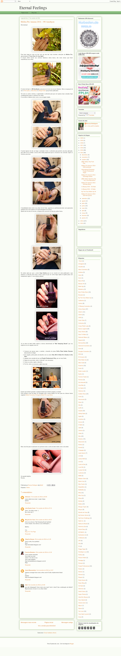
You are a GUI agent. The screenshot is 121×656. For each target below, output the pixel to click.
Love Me (80, 467)
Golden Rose (82, 393)
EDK (79, 354)
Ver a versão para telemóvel (47, 626)
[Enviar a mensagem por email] (48, 485)
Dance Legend (82, 328)
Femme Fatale (82, 377)
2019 (82, 140)
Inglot (79, 416)
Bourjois (80, 295)
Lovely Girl (81, 470)
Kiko (79, 436)
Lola (79, 461)
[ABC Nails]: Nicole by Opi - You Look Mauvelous (88, 179)
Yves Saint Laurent (83, 614)
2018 (82, 143)
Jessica (80, 430)
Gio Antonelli (81, 382)
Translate (91, 115)
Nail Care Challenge (84, 518)
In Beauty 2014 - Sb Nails (88, 186)
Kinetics (80, 439)
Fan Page (33, 531)
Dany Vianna (82, 331)
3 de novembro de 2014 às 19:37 (44, 570)
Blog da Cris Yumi (30, 519)
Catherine (81, 300)
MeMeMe (81, 490)
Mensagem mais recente (28, 622)
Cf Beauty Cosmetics (84, 306)
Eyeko (80, 374)
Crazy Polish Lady (83, 326)
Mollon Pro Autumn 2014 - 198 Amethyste (88, 166)
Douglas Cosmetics (83, 351)
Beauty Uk (81, 283)
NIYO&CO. (81, 532)
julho (83, 203)
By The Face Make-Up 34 (88, 191)
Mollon (28, 487)
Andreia (80, 272)
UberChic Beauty (83, 597)
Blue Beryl (34, 90)
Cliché (80, 314)
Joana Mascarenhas (30, 570)
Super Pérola (82, 594)
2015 (82, 150)
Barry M (80, 280)
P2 (79, 546)
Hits (79, 405)
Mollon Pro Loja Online (47, 395)
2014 (82, 152)
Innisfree (80, 419)
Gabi (26, 585)
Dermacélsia (81, 343)
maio (83, 208)
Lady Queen (81, 453)
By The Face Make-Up (84, 297)
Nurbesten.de (82, 535)
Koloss (80, 444)
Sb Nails (80, 586)
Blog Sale (34, 12)
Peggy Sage (81, 549)
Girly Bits (80, 385)
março (84, 213)
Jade (79, 427)
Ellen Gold (81, 362)
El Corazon (81, 357)
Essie (79, 368)
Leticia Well (81, 458)
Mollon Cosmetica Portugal (33, 395)
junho (83, 205)
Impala (80, 410)
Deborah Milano (82, 337)
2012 (82, 223)
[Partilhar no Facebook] (53, 485)
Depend (80, 340)
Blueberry (81, 289)
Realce (80, 569)
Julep (79, 433)
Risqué (80, 577)
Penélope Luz (82, 552)
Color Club (81, 320)
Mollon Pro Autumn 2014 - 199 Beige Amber (88, 175)
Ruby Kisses (81, 580)
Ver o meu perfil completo (92, 126)
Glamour (80, 391)
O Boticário (81, 537)
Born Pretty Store (83, 292)
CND (79, 317)
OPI (79, 540)
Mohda (80, 501)
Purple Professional (83, 566)
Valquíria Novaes (29, 539)
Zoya (79, 617)
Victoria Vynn (82, 603)
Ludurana (81, 473)
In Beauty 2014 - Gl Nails (88, 189)
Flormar (80, 379)
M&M (79, 475)
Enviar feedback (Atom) (50, 632)
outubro (84, 159)
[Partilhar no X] (51, 485)
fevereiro (84, 215)
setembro (85, 198)
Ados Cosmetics (82, 269)
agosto (84, 201)
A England (81, 264)
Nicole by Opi (82, 526)
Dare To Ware (82, 334)
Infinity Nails (81, 413)
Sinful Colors (81, 591)
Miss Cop (81, 495)
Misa (79, 492)
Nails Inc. (81, 521)
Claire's (80, 312)
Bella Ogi (80, 286)
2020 (82, 138)
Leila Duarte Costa (30, 508)
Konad (80, 447)
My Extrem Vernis (83, 515)
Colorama (81, 323)
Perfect (80, 554)
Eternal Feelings (33, 7)
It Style (80, 424)
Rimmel (80, 574)
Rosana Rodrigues (92, 123)
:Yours (80, 261)
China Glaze (81, 309)
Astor (79, 275)
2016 (82, 147)
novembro (85, 157)
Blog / (26, 531)
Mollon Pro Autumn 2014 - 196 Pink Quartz (88, 194)
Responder (28, 503)
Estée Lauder (82, 371)
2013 (82, 221)
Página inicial (24, 12)
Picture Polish (82, 557)
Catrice (80, 303)
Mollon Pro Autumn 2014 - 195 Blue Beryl (88, 183)
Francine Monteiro (30, 552)
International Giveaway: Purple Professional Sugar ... (88, 171)
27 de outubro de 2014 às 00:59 (39, 496)
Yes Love (81, 611)
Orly (79, 543)
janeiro (84, 218)
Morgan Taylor (82, 506)
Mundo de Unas (82, 512)
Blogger (72, 643)
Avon (79, 278)
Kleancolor (81, 441)
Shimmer (80, 588)
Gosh (79, 396)
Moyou (80, 509)
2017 (82, 145)
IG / (29, 531)
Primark (80, 563)
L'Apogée (81, 450)
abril (83, 210)
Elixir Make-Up (82, 360)
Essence (80, 365)
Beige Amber (42, 90)
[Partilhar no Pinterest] (54, 485)
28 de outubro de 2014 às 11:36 (44, 552)
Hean (79, 402)
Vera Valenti (81, 600)
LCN (79, 456)
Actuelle (80, 266)
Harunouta (81, 399)
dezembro (85, 154)
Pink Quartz (27, 90)
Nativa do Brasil (82, 523)
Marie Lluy (81, 481)
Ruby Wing (81, 583)
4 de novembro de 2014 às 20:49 (36, 585)
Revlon (80, 571)
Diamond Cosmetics (84, 345)
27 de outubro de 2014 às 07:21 (44, 508)
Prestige (80, 560)
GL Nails (80, 388)
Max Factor (81, 484)
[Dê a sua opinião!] (49, 485)
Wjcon (80, 605)
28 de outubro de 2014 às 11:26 (43, 539)
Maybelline (81, 487)
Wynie (80, 608)
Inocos (80, 422)
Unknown (27, 496)
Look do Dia (81, 464)
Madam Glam (82, 478)
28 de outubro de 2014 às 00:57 (44, 519)
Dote (79, 348)
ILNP (79, 408)
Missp (80, 498)
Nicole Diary (81, 529)
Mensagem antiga (67, 622)
